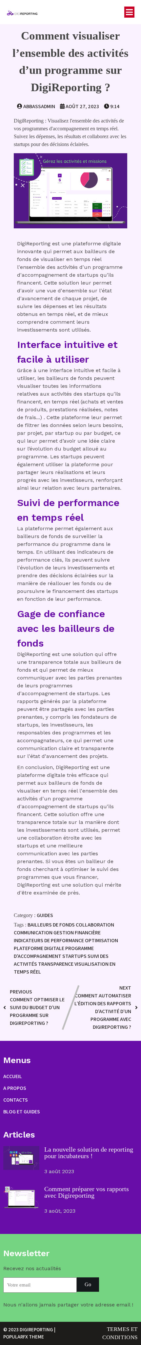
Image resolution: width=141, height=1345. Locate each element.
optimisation (101, 940)
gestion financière (77, 932)
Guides (45, 915)
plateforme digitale (39, 948)
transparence (56, 963)
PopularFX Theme (23, 1337)
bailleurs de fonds (52, 924)
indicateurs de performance (49, 940)
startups (75, 956)
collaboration (95, 924)
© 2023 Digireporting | (29, 1329)
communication (33, 932)
